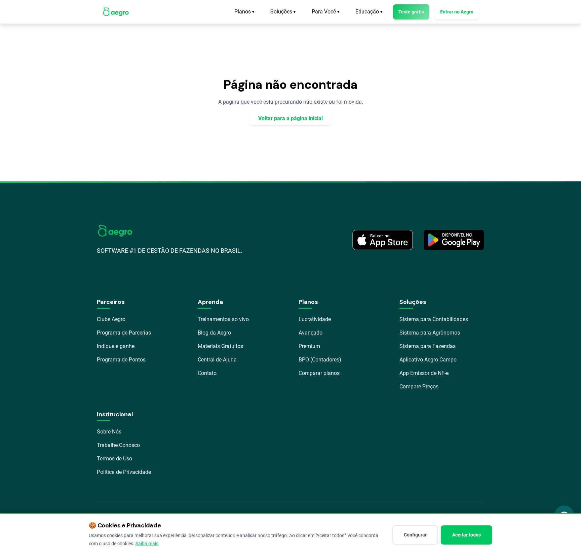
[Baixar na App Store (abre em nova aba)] (382, 240)
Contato (207, 373)
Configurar (415, 534)
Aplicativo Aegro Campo (428, 359)
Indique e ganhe (115, 346)
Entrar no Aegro (456, 11)
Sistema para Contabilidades (433, 319)
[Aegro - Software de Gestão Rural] (115, 12)
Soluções (283, 11)
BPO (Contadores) (320, 359)
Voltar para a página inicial (290, 118)
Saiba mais (146, 543)
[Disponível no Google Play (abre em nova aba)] (454, 240)
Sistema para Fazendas (427, 346)
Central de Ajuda (217, 359)
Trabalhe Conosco (118, 445)
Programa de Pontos (121, 359)
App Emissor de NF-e (424, 373)
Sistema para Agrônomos (429, 332)
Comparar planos (319, 373)
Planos (244, 11)
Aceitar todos (466, 534)
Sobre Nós (109, 431)
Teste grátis (411, 11)
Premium (309, 346)
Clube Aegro (111, 319)
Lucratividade (315, 319)
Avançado (310, 332)
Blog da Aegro (214, 332)
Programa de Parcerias (124, 332)
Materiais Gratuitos (220, 346)
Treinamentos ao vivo (223, 319)
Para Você (325, 11)
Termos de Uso (114, 458)
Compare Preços (418, 386)
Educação (368, 11)
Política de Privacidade (124, 472)
